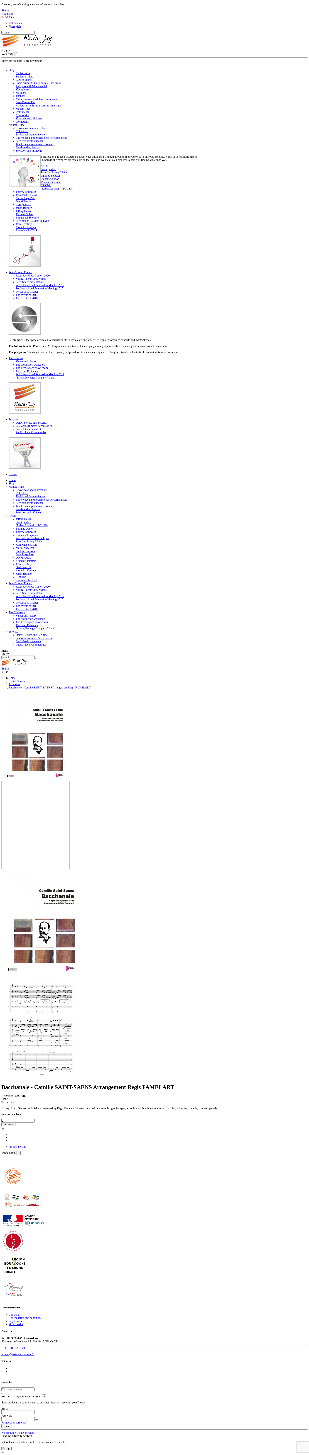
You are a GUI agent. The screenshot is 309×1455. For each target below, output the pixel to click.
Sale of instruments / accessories (34, 425)
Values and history (26, 361)
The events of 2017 (27, 294)
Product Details (17, 1146)
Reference (7, 1095)
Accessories (22, 115)
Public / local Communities (31, 432)
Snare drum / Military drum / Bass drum (38, 82)
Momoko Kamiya (26, 227)
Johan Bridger (24, 207)
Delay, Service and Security (31, 422)
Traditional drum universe (30, 134)
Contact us (15, 1314)
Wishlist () (7, 13)
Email (4, 1408)
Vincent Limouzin (51, 182)
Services (13, 631)
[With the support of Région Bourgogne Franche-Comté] (14, 1276)
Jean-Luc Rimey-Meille (54, 172)
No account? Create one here (17, 1432)
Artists (12, 515)
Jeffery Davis (23, 211)
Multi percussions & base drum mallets (37, 99)
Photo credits (16, 1324)
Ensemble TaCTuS (26, 230)
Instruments (22, 111)
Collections (22, 131)
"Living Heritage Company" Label (35, 377)
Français (16, 23)
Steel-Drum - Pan (25, 102)
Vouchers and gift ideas (29, 118)
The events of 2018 (27, 298)
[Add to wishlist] (2, 1128)
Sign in (6, 1426)
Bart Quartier (48, 169)
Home (12, 480)
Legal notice (16, 1321)
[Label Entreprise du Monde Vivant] (13, 1251)
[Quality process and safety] (22, 1211)
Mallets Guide (16, 486)
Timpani (20, 95)
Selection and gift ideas (29, 150)
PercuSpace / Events (20, 583)
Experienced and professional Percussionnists (41, 137)
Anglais (16, 26)
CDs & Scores (24, 79)
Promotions (22, 121)
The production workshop (30, 364)
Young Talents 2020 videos (31, 278)
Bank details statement (28, 429)
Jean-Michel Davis (26, 195)
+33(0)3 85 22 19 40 (13, 1347)
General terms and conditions (25, 1317)
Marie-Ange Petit (25, 198)
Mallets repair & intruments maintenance (38, 105)
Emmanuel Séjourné (27, 217)
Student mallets (24, 76)
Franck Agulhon (50, 178)
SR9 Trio (46, 185)
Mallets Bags (23, 108)
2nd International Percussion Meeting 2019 (40, 285)
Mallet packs (23, 73)
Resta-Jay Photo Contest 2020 (33, 275)
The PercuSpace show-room (32, 367)
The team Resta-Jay (27, 371)
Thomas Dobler (24, 214)
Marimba (21, 92)
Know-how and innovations (31, 128)
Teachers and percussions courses (34, 144)
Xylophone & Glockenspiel (31, 86)
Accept (6, 1448)
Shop (11, 483)
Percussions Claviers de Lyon (32, 220)
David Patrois (23, 201)
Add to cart (8, 1124)
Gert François (23, 204)
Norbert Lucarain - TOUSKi (57, 188)
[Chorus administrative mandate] (23, 1227)
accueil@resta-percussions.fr (17, 1354)
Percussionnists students (29, 140)
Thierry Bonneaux (26, 191)
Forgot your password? (14, 1422)
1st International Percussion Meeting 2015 (39, 288)
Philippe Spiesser (50, 175)
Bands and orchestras (28, 147)
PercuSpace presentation (29, 281)
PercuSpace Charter (27, 291)
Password (6, 1415)
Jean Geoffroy (24, 223)
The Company (17, 612)
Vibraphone (22, 89)
